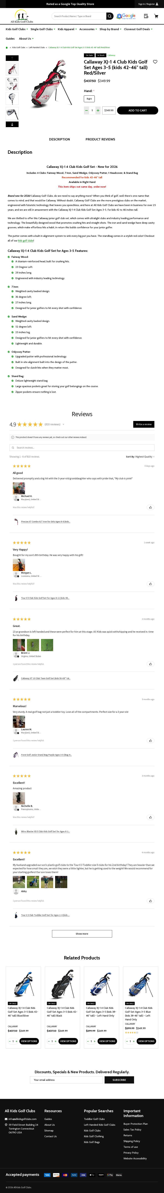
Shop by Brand (109, 29)
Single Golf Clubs (42, 29)
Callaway (111, 55)
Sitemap (48, 1130)
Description (59, 139)
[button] (63, 424)
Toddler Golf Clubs (94, 1119)
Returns (127, 1135)
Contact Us (50, 1136)
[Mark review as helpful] (150, 507)
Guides (10, 38)
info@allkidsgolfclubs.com (23, 1119)
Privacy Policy (131, 1152)
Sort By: (130, 456)
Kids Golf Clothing (94, 1136)
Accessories (86, 29)
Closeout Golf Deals (137, 29)
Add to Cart (138, 110)
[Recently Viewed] (146, 16)
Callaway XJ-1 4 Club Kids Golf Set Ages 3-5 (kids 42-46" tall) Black (62, 1011)
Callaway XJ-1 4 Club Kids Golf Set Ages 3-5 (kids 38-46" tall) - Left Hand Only (101, 1011)
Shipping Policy (131, 1141)
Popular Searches (98, 1111)
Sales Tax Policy (132, 1129)
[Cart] (156, 16)
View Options (29, 1041)
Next (12, 124)
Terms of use (130, 1146)
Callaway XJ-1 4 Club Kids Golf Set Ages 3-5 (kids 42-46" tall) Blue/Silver (23, 1011)
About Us (25, 38)
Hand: (89, 91)
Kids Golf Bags (92, 1142)
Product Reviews (100, 139)
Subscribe (119, 1079)
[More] (27, 29)
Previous (12, 58)
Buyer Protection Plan (135, 1123)
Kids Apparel (66, 29)
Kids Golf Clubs (15, 29)
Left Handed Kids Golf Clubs (99, 1124)
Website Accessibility (135, 1158)
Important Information (133, 1113)
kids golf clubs (25, 240)
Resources (53, 1111)
